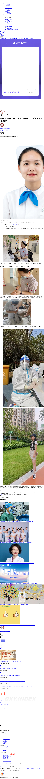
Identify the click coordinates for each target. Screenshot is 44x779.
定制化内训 (5, 743)
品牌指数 (2, 700)
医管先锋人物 (7, 10)
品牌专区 (4, 750)
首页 (3, 1)
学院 (3, 14)
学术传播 (4, 742)
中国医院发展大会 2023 (7, 756)
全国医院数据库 (8, 5)
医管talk (6, 11)
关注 (3, 2)
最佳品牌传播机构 (8, 13)
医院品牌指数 (7, 4)
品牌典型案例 (7, 12)
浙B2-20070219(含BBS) (4, 766)
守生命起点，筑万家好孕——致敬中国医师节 (9, 668)
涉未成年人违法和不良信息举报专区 (33, 768)
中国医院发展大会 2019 (7, 758)
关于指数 (2, 32)
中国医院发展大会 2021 (7, 757)
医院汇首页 (3, 31)
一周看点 (2, 645)
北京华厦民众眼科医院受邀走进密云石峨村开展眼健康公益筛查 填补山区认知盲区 (16, 686)
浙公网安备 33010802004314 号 (24, 766)
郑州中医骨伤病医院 (14, 224)
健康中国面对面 (8, 9)
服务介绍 (4, 733)
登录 (1, 35)
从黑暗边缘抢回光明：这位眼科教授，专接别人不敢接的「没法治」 (13, 675)
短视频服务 (5, 741)
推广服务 (4, 740)
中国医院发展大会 (8, 8)
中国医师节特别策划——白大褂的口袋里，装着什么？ (10, 661)
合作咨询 (4, 734)
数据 (4, 3)
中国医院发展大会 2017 (7, 761)
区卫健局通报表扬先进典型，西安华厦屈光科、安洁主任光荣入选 (12, 681)
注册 (3, 35)
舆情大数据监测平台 (6, 739)
